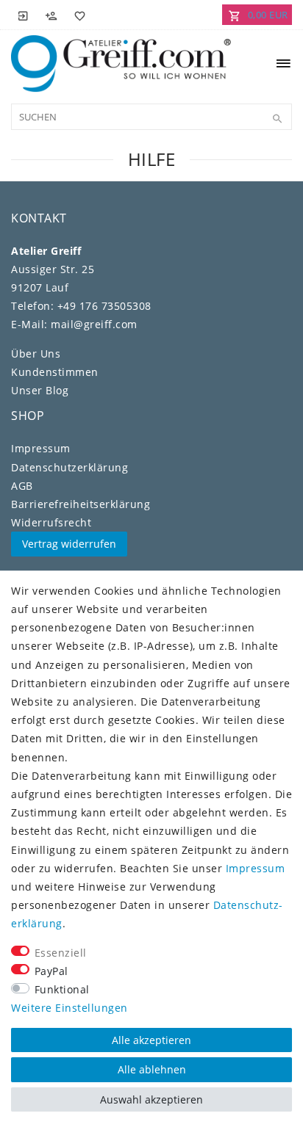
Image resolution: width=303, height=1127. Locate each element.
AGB (22, 486)
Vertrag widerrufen (69, 544)
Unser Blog (39, 390)
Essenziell (61, 953)
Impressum (41, 448)
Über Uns (35, 353)
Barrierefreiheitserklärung (80, 504)
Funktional (62, 989)
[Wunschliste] (77, 14)
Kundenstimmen (55, 372)
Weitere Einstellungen (69, 1008)
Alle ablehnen (152, 1069)
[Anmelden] (23, 14)
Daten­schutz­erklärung (69, 467)
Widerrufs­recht (51, 522)
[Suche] (277, 119)
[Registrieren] (51, 14)
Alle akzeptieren (151, 1040)
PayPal (51, 971)
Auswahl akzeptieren (151, 1099)
